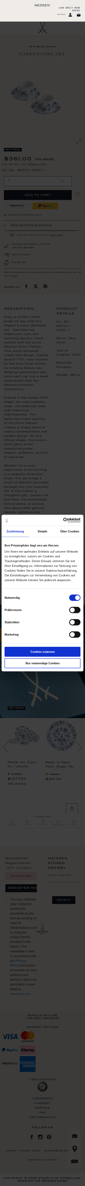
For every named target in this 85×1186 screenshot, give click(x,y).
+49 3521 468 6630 (69, 9)
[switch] (74, 610)
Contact (61, 14)
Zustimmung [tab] (15, 531)
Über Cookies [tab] (69, 531)
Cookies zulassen (42, 651)
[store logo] (42, 5)
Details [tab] (42, 531)
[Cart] (78, 15)
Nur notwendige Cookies (43, 663)
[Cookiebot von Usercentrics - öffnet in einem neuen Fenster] (63, 520)
